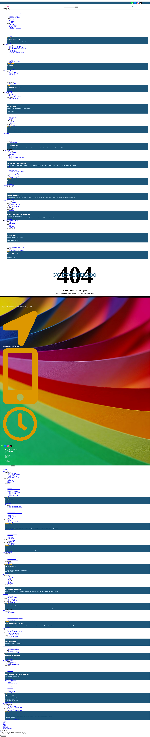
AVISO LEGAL (8, 450)
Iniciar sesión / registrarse (7, 728)
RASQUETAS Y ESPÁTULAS (15, 31)
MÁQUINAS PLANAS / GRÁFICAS (16, 14)
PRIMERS (11, 122)
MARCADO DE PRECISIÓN (15, 173)
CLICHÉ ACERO (12, 54)
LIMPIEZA (11, 27)
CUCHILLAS (11, 62)
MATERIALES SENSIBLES (14, 174)
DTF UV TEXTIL (12, 95)
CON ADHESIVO (12, 80)
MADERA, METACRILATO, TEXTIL (16, 171)
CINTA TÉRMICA (12, 83)
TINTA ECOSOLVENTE (14, 140)
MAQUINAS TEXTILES (14, 13)
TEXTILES (11, 231)
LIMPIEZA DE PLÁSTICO (14, 61)
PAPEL (10, 229)
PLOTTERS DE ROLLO (14, 187)
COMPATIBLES (12, 77)
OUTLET (7, 457)
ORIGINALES (12, 76)
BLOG (6, 459)
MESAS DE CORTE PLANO (14, 191)
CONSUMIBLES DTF (13, 98)
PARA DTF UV (12, 103)
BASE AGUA (11, 20)
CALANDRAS (12, 74)
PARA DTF (11, 101)
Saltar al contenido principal (14, 0)
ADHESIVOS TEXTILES (14, 35)
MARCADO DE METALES (14, 176)
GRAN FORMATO (13, 72)
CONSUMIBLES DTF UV (14, 99)
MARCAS (7, 456)
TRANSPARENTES (13, 230)
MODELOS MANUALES (14, 202)
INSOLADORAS (12, 15)
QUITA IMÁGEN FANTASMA (15, 28)
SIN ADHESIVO (12, 81)
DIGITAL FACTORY (13, 246)
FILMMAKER (12, 245)
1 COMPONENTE (12, 50)
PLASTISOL (11, 19)
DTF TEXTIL (11, 94)
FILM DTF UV (12, 123)
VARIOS (10, 36)
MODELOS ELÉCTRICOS (14, 206)
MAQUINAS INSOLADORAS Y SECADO (17, 48)
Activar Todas (3, 735)
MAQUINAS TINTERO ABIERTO (16, 46)
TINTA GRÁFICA (12, 21)
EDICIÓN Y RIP (12, 249)
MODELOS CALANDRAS (14, 208)
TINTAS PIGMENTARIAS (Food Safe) (16, 157)
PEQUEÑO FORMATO (13, 73)
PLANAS (11, 118)
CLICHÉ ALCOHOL (13, 55)
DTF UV (10, 119)
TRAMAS (11, 60)
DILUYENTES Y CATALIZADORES (16, 52)
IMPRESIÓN (11, 226)
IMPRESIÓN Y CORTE (13, 136)
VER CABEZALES (13, 125)
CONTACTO (7, 461)
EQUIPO (6, 460)
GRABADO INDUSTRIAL (14, 177)
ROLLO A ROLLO (12, 117)
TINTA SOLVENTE (13, 139)
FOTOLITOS (11, 34)
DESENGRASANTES (13, 26)
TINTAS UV (11, 121)
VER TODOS (11, 210)
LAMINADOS (12, 227)
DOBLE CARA (12, 154)
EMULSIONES (12, 24)
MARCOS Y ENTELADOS (14, 30)
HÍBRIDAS (11, 116)
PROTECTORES (12, 84)
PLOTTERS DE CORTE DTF (15, 96)
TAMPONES (11, 58)
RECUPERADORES (13, 25)
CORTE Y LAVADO (13, 170)
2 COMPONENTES (13, 51)
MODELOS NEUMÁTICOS (14, 204)
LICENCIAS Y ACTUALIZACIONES (16, 247)
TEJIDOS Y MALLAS (13, 33)
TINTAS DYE (12, 156)
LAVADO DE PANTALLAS (14, 17)
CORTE (10, 222)
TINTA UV (11, 22)
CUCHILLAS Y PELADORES (15, 188)
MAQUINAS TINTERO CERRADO (16, 47)
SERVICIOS (7, 455)
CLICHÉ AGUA (12, 57)
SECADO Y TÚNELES (13, 16)
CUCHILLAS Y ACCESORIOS (15, 192)
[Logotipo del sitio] (6, 9)
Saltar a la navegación (4, 0)
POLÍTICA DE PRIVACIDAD (11, 449)
